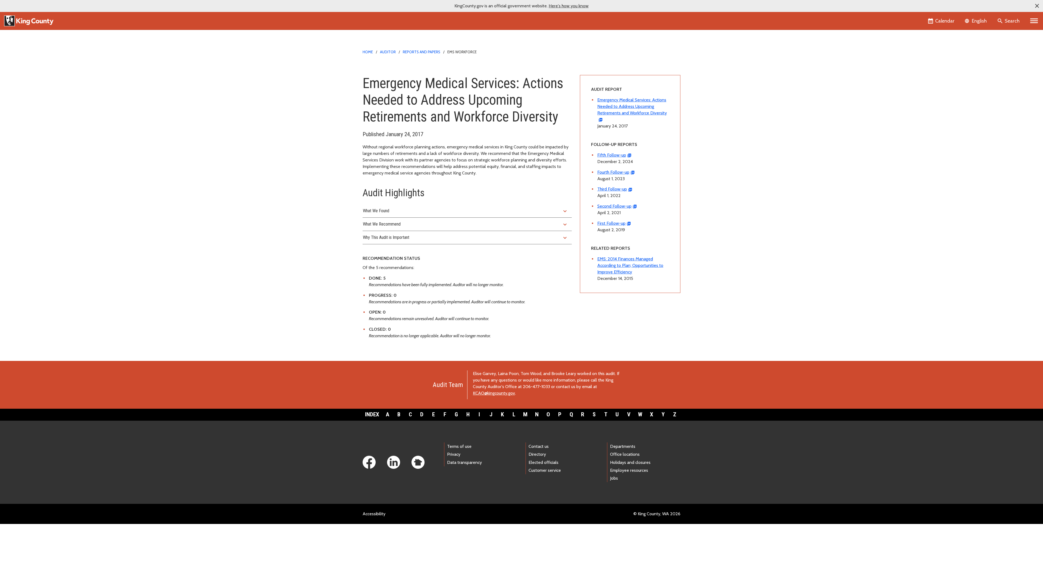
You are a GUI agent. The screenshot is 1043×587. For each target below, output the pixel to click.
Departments (622, 446)
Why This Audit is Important (465, 238)
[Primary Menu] (1034, 21)
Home (368, 52)
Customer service (545, 470)
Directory (537, 454)
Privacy (453, 454)
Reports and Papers (421, 52)
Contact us (539, 446)
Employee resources (629, 470)
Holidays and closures (630, 462)
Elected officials (543, 462)
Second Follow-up (614, 206)
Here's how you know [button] (569, 5)
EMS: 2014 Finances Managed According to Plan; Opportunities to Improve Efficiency (630, 265)
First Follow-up (611, 223)
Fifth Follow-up (611, 155)
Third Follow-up (612, 189)
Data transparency (464, 462)
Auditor (388, 52)
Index (372, 414)
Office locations (625, 454)
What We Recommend (465, 224)
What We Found (465, 211)
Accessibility (374, 513)
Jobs (614, 478)
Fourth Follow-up (613, 172)
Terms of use (459, 446)
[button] (1037, 6)
